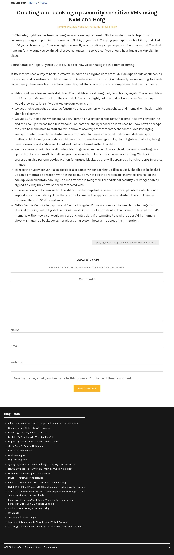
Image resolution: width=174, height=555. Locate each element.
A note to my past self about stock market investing (37, 482)
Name (15, 330)
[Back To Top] (169, 547)
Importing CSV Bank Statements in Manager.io (33, 441)
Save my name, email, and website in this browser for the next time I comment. (72, 378)
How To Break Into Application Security (29, 473)
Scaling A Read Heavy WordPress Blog (28, 508)
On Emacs (14, 512)
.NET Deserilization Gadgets (23, 517)
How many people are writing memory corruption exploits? (40, 468)
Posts (43, 2)
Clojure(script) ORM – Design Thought (29, 428)
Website (16, 362)
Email (15, 346)
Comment (87, 279)
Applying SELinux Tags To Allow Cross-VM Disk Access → (125, 242)
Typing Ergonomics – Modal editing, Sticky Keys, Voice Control (42, 464)
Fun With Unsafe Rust (20, 450)
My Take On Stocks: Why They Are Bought (30, 437)
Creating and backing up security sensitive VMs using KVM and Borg (45, 526)
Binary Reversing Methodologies (26, 477)
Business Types (16, 455)
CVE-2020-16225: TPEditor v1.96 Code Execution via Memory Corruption (46, 487)
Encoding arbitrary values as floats (27, 432)
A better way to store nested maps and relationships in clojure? (43, 423)
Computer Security (89, 26)
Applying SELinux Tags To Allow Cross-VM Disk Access (37, 522)
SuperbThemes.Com (47, 547)
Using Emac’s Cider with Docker (25, 446)
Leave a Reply (109, 26)
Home (33, 2)
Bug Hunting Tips (17, 459)
